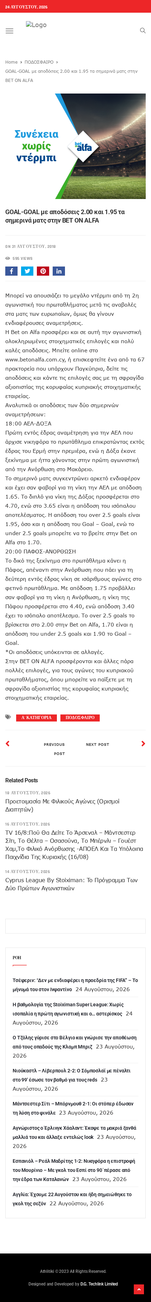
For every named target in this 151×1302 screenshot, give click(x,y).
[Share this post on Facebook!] (11, 271)
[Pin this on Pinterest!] (43, 271)
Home (11, 61)
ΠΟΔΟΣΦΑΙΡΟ (39, 61)
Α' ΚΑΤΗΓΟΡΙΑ (36, 717)
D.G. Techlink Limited (99, 1284)
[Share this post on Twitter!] (27, 271)
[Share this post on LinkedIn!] (59, 271)
